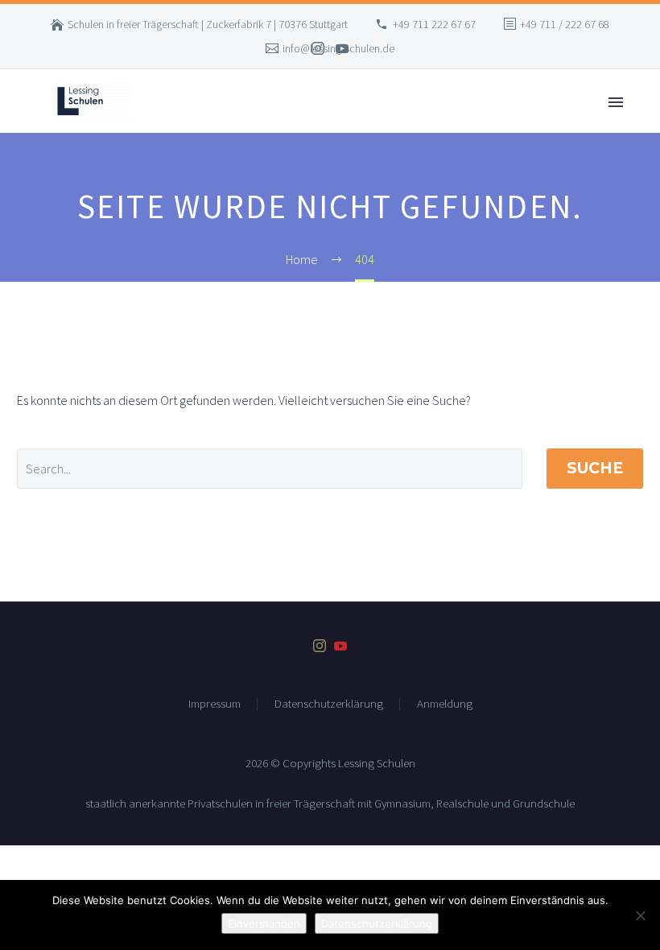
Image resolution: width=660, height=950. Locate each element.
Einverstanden (264, 923)
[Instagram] (318, 48)
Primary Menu (615, 102)
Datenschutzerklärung (328, 704)
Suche (595, 468)
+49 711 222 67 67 (434, 24)
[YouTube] (342, 48)
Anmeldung (444, 704)
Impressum (214, 704)
